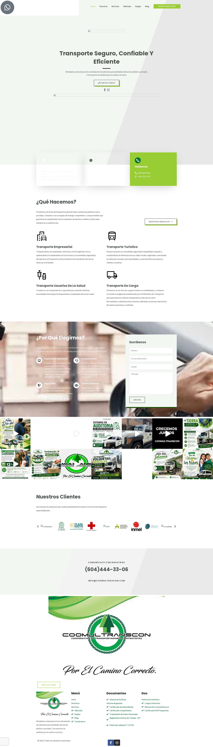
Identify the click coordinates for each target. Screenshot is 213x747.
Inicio (93, 6)
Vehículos (127, 6)
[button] (37, 526)
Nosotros (103, 6)
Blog (147, 6)
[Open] (15, 433)
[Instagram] (28, 446)
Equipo (138, 6)
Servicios (115, 6)
